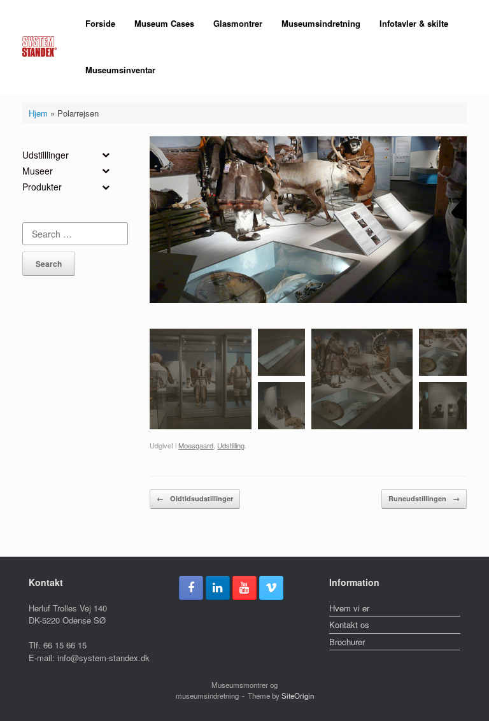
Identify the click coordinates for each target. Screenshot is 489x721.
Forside (100, 23)
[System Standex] (39, 46)
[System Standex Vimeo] (271, 588)
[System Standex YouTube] (244, 588)
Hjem (38, 113)
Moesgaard (195, 445)
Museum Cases (164, 23)
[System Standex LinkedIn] (218, 588)
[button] (200, 379)
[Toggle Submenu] (105, 155)
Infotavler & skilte (413, 23)
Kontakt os (349, 624)
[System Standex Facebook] (191, 588)
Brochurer (347, 642)
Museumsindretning (320, 23)
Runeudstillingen (424, 498)
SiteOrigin (297, 695)
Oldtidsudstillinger (195, 498)
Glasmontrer (237, 23)
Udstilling (230, 445)
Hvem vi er (349, 608)
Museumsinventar (120, 70)
